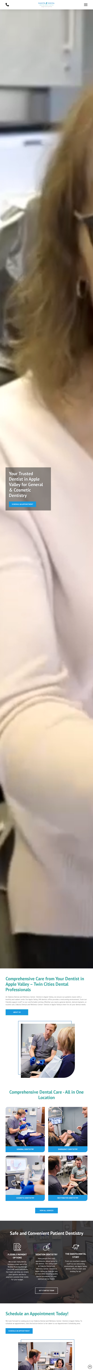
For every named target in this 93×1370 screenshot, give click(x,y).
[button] (85, 4)
